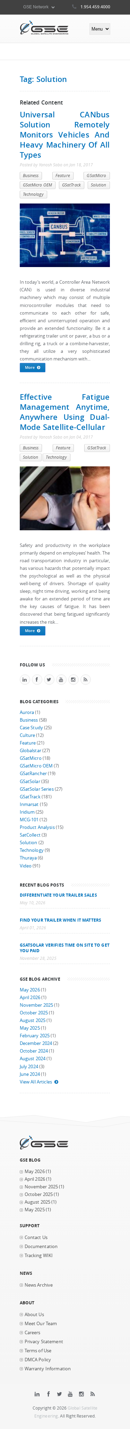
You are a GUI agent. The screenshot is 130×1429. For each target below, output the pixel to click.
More (30, 367)
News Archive (39, 1285)
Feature (62, 175)
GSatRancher (33, 773)
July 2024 (29, 1067)
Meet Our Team (41, 1324)
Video (26, 866)
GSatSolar (30, 781)
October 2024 (34, 1051)
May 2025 (30, 1028)
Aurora (27, 712)
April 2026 (30, 997)
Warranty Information (48, 1369)
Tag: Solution (43, 79)
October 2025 (34, 1013)
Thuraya (28, 858)
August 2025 (33, 1020)
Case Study (31, 728)
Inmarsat (29, 804)
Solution (98, 185)
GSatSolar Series (37, 789)
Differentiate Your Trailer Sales (58, 895)
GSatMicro (96, 175)
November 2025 (36, 1005)
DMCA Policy (38, 1360)
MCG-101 (29, 820)
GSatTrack (71, 185)
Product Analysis (37, 827)
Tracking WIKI (39, 1255)
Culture (27, 735)
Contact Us (36, 1237)
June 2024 (30, 1074)
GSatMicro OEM (37, 185)
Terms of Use (38, 1351)
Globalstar (30, 751)
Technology (33, 194)
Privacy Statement (44, 1342)
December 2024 (36, 1043)
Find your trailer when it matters (61, 920)
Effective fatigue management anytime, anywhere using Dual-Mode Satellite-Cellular (65, 412)
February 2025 (35, 1036)
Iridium (27, 812)
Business (31, 175)
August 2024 (33, 1059)
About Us (34, 1315)
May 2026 (30, 990)
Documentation (41, 1246)
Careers (33, 1333)
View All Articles (36, 1082)
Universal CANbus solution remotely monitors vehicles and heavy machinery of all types (65, 134)
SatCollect (30, 835)
